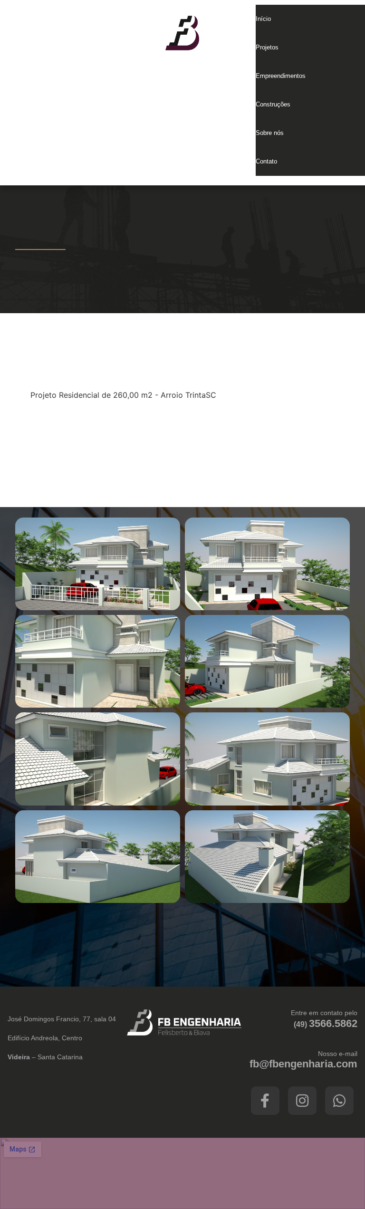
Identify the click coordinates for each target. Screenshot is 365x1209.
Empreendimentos (281, 75)
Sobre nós (270, 132)
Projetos (267, 47)
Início (263, 18)
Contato (266, 161)
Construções (273, 104)
